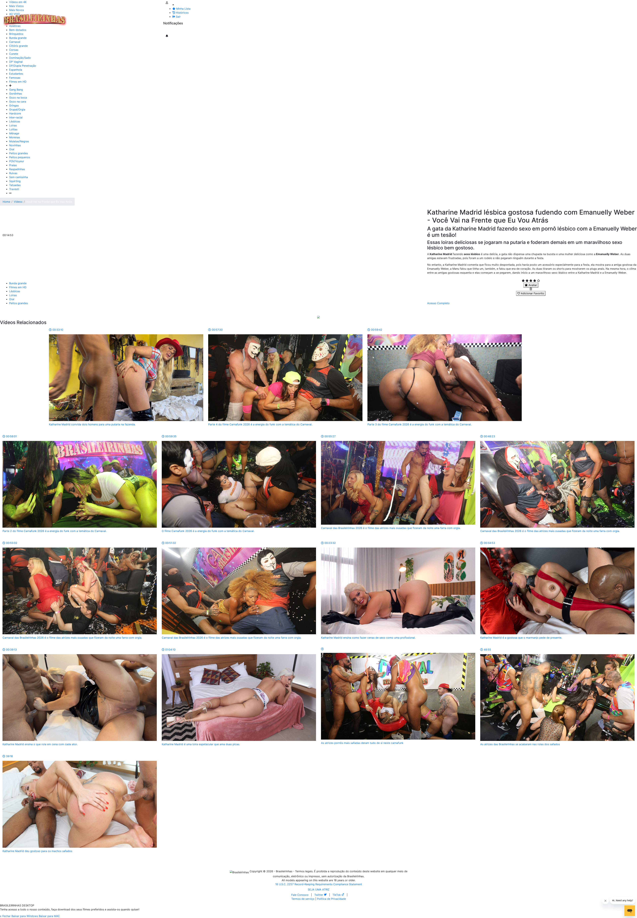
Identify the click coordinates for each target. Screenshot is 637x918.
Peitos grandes (18, 153)
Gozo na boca (18, 97)
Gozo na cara (17, 101)
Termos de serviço (303, 898)
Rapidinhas (111, 18)
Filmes (75, 18)
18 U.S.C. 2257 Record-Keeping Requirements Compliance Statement (318, 884)
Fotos (124, 18)
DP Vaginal (16, 61)
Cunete (13, 53)
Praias (13, 165)
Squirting (15, 181)
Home (6, 201)
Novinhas (15, 145)
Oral (11, 149)
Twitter (319, 894)
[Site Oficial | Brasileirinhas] (35, 19)
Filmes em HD (18, 81)
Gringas (14, 105)
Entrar (160, 18)
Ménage (14, 133)
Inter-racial (16, 117)
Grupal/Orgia (17, 109)
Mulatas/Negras (19, 141)
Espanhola (15, 69)
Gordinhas (15, 93)
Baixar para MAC (49, 916)
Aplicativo (148, 18)
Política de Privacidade (331, 898)
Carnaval (14, 41)
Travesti (14, 189)
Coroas (13, 49)
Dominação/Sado (20, 57)
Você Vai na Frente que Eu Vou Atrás (49, 201)
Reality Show (134, 20)
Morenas (14, 137)
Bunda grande (18, 283)
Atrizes (86, 18)
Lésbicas (14, 121)
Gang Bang (16, 89)
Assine (170, 30)
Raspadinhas (17, 169)
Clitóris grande (18, 45)
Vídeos (97, 18)
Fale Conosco (300, 894)
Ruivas (13, 173)
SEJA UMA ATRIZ (318, 889)
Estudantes (16, 73)
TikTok (337, 894)
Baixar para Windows (24, 916)
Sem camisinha (18, 177)
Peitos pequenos (19, 157)
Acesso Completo (438, 303)
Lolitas (13, 129)
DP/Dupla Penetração (22, 65)
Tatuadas (15, 185)
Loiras (13, 125)
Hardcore (15, 113)
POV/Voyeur (16, 161)
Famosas (14, 77)
